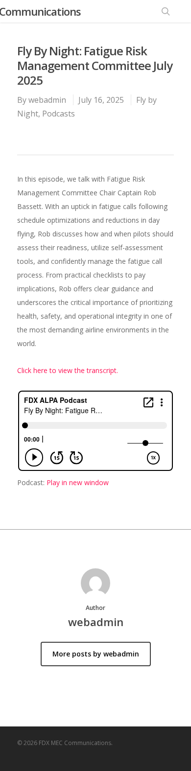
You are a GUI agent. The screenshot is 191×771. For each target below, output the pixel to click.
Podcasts (58, 113)
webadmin (47, 99)
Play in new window (78, 482)
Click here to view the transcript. (67, 370)
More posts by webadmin (95, 653)
